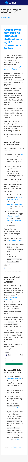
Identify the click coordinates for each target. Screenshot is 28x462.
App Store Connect (15, 241)
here (18, 408)
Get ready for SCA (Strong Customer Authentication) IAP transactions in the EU (13, 39)
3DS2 (15, 447)
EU (6, 450)
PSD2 (20, 447)
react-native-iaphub (14, 379)
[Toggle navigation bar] (2, 3)
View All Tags (5, 18)
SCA (11, 447)
